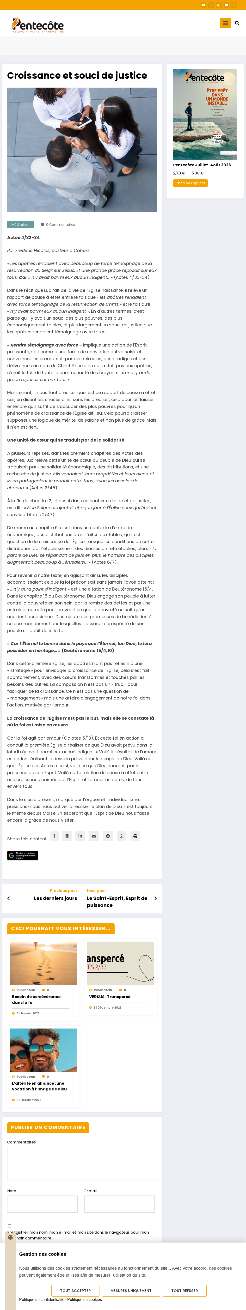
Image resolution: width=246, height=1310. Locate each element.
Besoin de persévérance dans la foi (36, 999)
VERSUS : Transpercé (109, 996)
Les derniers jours (55, 898)
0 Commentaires (60, 224)
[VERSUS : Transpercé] (120, 973)
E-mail (90, 1191)
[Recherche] (237, 23)
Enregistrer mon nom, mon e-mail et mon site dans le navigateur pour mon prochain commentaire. (78, 1235)
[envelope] (94, 836)
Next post (96, 890)
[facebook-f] (211, 5)
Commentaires (21, 1142)
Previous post (63, 890)
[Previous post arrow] (8, 898)
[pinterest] (108, 836)
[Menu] (225, 23)
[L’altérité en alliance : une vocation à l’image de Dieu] (43, 1060)
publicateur (26, 990)
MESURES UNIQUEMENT (131, 1290)
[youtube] (226, 5)
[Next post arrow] (155, 898)
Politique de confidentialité (41, 1300)
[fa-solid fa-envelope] (203, 5)
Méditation (21, 224)
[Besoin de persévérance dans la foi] (43, 973)
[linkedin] (80, 836)
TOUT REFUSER (184, 1290)
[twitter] (67, 836)
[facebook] (54, 836)
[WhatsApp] (121, 836)
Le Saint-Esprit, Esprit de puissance (117, 901)
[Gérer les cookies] (10, 1237)
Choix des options (190, 183)
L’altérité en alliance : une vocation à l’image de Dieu (39, 1086)
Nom (11, 1191)
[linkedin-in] (234, 5)
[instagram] (219, 5)
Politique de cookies (84, 1300)
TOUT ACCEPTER (75, 1290)
